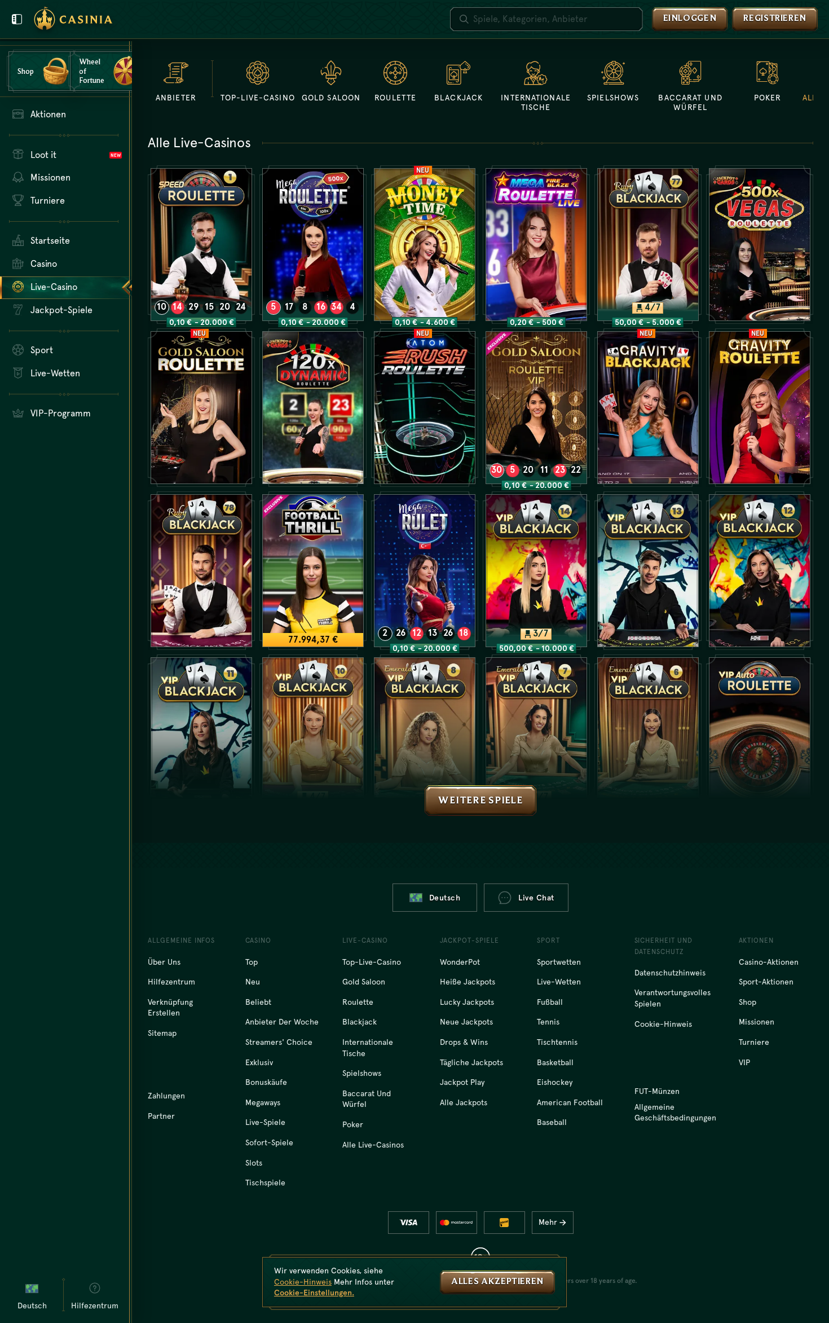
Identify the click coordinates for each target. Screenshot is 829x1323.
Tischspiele (265, 1182)
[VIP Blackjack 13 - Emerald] (648, 570)
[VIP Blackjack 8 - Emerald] (424, 733)
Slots (253, 1162)
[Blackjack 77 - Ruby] (648, 244)
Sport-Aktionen (766, 981)
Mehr (548, 1222)
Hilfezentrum (171, 981)
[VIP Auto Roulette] (759, 733)
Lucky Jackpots (467, 1001)
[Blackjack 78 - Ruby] (201, 570)
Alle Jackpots (463, 1102)
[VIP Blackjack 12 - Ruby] (759, 570)
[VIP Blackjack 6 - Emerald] (648, 733)
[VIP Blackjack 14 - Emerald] (536, 570)
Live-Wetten (559, 981)
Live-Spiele (265, 1122)
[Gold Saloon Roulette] (201, 407)
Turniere (754, 1042)
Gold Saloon (363, 981)
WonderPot (460, 961)
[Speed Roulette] (201, 244)
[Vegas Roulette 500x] (759, 244)
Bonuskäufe (266, 1082)
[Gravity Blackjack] (648, 407)
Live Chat (536, 897)
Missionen (756, 1021)
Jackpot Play (462, 1082)
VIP (744, 1062)
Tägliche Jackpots (471, 1062)
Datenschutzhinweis (669, 972)
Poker (352, 1124)
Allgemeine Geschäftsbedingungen (675, 1112)
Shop (747, 1001)
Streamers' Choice (278, 1042)
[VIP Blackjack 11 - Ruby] (201, 733)
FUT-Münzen (657, 1091)
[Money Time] (424, 244)
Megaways (262, 1102)
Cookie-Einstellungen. (314, 1292)
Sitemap (162, 1033)
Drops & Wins (464, 1042)
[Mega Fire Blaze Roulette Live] (536, 244)
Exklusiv (259, 1062)
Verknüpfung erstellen (170, 1007)
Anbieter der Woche (282, 1021)
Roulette (357, 1001)
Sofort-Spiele (269, 1142)
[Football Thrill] (313, 570)
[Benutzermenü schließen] (17, 19)
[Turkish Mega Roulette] (424, 570)
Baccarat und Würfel (366, 1099)
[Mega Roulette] (313, 244)
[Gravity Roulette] (759, 407)
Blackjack (359, 1021)
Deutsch (445, 897)
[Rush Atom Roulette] (424, 407)
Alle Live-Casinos (373, 1144)
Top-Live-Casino (371, 961)
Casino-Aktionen (769, 961)
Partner (161, 1115)
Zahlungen (166, 1095)
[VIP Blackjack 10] (313, 733)
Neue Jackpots (466, 1021)
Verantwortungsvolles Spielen (672, 998)
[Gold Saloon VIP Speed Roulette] (536, 407)
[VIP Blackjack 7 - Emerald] (536, 733)
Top (251, 961)
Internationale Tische (367, 1048)
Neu (252, 981)
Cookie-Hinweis (663, 1023)
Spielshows (361, 1073)
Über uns (164, 961)
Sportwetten (559, 961)
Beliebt (258, 1001)
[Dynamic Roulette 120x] (313, 407)
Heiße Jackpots (467, 981)
